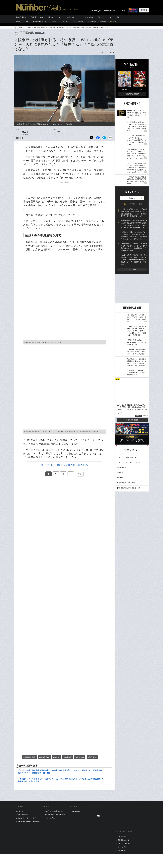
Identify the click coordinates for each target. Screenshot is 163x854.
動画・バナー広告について (126, 843)
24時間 (132, 204)
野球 (20, 27)
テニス (109, 17)
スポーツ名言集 (50, 818)
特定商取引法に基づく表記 (126, 483)
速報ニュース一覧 (23, 814)
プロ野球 (33, 17)
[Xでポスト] (91, 138)
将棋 (27, 21)
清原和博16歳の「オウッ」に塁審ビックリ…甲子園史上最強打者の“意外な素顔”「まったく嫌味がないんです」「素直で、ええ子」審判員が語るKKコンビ (134, 224)
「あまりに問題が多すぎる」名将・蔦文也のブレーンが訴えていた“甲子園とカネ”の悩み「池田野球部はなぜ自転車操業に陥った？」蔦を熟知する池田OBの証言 (134, 259)
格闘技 (18, 21)
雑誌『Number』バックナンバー (55, 814)
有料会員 (144, 10)
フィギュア (63, 21)
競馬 (117, 17)
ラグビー (53, 21)
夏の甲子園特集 (21, 17)
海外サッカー (71, 17)
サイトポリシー (123, 847)
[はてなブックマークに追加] (104, 138)
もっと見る (132, 269)
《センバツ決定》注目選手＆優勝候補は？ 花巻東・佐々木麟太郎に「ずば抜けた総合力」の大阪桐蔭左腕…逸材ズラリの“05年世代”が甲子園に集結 (61, 771)
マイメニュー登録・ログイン (126, 457)
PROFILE (20, 138)
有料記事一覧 (121, 467)
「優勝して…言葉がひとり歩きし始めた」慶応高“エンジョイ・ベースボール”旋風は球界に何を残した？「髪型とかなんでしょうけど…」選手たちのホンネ (134, 235)
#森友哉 (56, 757)
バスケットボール (77, 21)
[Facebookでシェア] (98, 138)
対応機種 (120, 477)
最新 (125, 204)
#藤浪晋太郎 (44, 757)
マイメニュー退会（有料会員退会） (128, 462)
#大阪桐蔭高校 (29, 757)
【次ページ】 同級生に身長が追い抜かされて (64, 464)
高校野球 (50, 17)
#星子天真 (92, 757)
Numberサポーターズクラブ (26, 818)
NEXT (80, 474)
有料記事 (113, 21)
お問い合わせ (122, 837)
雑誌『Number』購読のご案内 (54, 811)
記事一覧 (20, 811)
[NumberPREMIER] (133, 10)
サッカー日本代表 (87, 17)
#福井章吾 (68, 757)
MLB (41, 17)
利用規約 (120, 472)
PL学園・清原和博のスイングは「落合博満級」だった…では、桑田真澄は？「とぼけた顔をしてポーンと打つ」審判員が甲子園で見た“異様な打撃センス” (134, 212)
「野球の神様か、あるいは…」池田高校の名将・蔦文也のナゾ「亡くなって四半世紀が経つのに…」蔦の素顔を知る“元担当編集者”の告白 (134, 247)
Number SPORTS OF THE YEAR (28, 821)
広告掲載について (123, 840)
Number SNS (76, 811)
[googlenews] (98, 816)
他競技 (102, 21)
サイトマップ (122, 850)
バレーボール (91, 21)
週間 (140, 204)
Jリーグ (60, 17)
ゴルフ (99, 17)
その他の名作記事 (132, 420)
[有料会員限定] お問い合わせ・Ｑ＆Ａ (129, 488)
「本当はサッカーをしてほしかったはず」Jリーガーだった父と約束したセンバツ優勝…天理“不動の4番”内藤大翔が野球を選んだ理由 (60, 780)
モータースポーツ (38, 21)
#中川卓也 (80, 757)
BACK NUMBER (40, 33)
